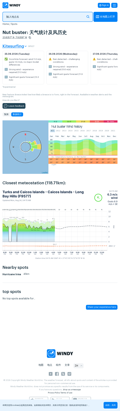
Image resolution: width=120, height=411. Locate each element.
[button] (29, 37)
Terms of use (66, 393)
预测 (6, 114)
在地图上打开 (107, 16)
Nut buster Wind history (67, 126)
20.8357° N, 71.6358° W (14, 37)
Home (5, 24)
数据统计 (17, 114)
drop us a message (72, 390)
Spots (14, 24)
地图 (40, 365)
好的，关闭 (110, 405)
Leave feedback (16, 106)
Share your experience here (102, 307)
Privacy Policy (54, 393)
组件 (58, 365)
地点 (49, 365)
